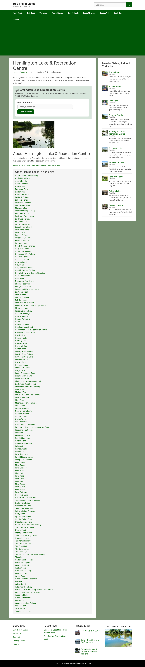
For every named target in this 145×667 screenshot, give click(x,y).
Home (15, 72)
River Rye (19, 481)
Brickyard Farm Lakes (24, 216)
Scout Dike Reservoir (24, 508)
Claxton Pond (21, 262)
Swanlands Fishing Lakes (26, 535)
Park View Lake (21, 422)
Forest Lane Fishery (23, 311)
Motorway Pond (22, 408)
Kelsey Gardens (22, 360)
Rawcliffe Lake (21, 454)
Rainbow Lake (21, 449)
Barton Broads (21, 192)
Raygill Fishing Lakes (24, 457)
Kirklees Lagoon (22, 365)
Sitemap (16, 644)
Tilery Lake (20, 557)
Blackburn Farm (22, 208)
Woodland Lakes (22, 595)
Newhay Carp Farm (23, 411)
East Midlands (73, 13)
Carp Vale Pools (22, 249)
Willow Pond (20, 584)
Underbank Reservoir (24, 560)
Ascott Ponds (21, 181)
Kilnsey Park (20, 362)
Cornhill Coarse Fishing (25, 270)
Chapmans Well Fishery (25, 254)
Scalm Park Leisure (23, 503)
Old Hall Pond (21, 416)
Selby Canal (20, 514)
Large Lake (20, 370)
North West (17, 13)
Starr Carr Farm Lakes (24, 527)
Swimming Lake (22, 538)
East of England (89, 13)
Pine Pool (19, 433)
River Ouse (19, 479)
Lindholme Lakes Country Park (28, 381)
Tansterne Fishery (22, 541)
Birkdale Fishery (22, 200)
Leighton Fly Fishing (23, 376)
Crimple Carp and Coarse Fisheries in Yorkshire (89, 651)
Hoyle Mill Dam (21, 346)
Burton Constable (22, 240)
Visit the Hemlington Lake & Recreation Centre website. (37, 165)
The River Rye (21, 552)
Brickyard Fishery (22, 219)
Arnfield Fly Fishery (23, 178)
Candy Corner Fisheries (25, 246)
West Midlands (57, 13)
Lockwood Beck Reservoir (26, 384)
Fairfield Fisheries (22, 297)
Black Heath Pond (22, 205)
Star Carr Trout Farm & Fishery (28, 525)
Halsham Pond (21, 316)
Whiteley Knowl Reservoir (26, 579)
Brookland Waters (22, 224)
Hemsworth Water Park (25, 332)
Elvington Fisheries (23, 286)
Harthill (18, 322)
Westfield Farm (21, 573)
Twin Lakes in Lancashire (118, 626)
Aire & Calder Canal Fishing (26, 176)
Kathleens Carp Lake (24, 357)
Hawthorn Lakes (22, 324)
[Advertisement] (72, 39)
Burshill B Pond (21, 235)
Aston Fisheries (21, 184)
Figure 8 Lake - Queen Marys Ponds (30, 305)
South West (104, 13)
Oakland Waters (22, 414)
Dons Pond (20, 278)
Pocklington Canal (22, 435)
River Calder (20, 462)
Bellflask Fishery (22, 197)
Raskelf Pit (19, 452)
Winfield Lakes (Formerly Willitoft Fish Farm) (34, 589)
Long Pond (19, 389)
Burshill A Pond (21, 232)
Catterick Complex (23, 251)
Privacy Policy (19, 641)
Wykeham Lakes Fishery (25, 603)
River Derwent (21, 465)
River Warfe (20, 489)
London (16, 19)
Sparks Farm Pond (23, 516)
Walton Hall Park (22, 565)
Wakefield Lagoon (22, 562)
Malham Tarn (20, 392)
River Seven (20, 484)
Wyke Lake (20, 600)
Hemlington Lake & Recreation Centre (31, 330)
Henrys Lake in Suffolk (91, 631)
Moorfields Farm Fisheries (26, 403)
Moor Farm (19, 400)
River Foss (19, 470)
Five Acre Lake (21, 308)
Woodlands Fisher (22, 598)
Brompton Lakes (22, 221)
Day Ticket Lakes (24, 3)
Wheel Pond (20, 576)
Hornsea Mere (21, 343)
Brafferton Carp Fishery (25, 211)
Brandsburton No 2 (23, 213)
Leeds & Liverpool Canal (25, 373)
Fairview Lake (21, 300)
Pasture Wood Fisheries (25, 424)
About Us (17, 633)
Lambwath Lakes (22, 368)
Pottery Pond (20, 441)
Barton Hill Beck (22, 194)
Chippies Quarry (22, 259)
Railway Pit (20, 446)
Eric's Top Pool (21, 292)
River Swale (20, 487)
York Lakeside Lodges (24, 611)
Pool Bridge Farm (22, 438)
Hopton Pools (21, 338)
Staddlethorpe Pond (23, 522)
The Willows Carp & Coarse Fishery (30, 554)
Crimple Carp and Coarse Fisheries (30, 273)
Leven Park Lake (22, 378)
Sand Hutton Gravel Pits (25, 497)
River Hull (19, 473)
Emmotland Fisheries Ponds (27, 289)
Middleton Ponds (22, 397)
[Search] (129, 5)
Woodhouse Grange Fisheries (27, 592)
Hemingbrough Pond (24, 327)
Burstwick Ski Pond (23, 238)
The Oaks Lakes (22, 549)
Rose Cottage (21, 492)
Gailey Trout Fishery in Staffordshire (91, 641)
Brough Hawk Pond (23, 227)
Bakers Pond (20, 186)
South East (118, 13)
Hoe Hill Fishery (22, 335)
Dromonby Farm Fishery (25, 281)
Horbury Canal (21, 341)
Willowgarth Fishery (23, 587)
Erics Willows (20, 295)
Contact (16, 637)
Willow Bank (20, 581)
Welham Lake (21, 568)
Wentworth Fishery (23, 571)
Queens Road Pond (23, 443)
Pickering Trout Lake (24, 430)
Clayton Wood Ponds (24, 268)
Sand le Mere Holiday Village (27, 500)
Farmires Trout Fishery (24, 303)
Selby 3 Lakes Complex (25, 511)
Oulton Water (20, 419)
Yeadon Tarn (20, 606)
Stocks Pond (20, 530)
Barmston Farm (21, 189)
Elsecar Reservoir (22, 284)
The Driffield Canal (23, 544)
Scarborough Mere (23, 506)
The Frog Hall (21, 546)
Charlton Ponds (21, 257)
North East (31, 13)
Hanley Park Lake (22, 319)
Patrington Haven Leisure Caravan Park (32, 427)
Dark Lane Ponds (22, 276)
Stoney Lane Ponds (23, 533)
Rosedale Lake (21, 495)
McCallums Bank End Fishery (27, 395)
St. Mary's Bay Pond (23, 519)
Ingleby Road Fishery (24, 351)
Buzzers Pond (21, 243)
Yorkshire (43, 13)
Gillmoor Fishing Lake (24, 313)
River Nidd (19, 476)
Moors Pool (20, 405)
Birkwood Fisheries (23, 203)
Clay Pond (19, 265)
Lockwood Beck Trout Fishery (27, 387)
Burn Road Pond (22, 230)
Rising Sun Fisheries (23, 460)
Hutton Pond (20, 349)
